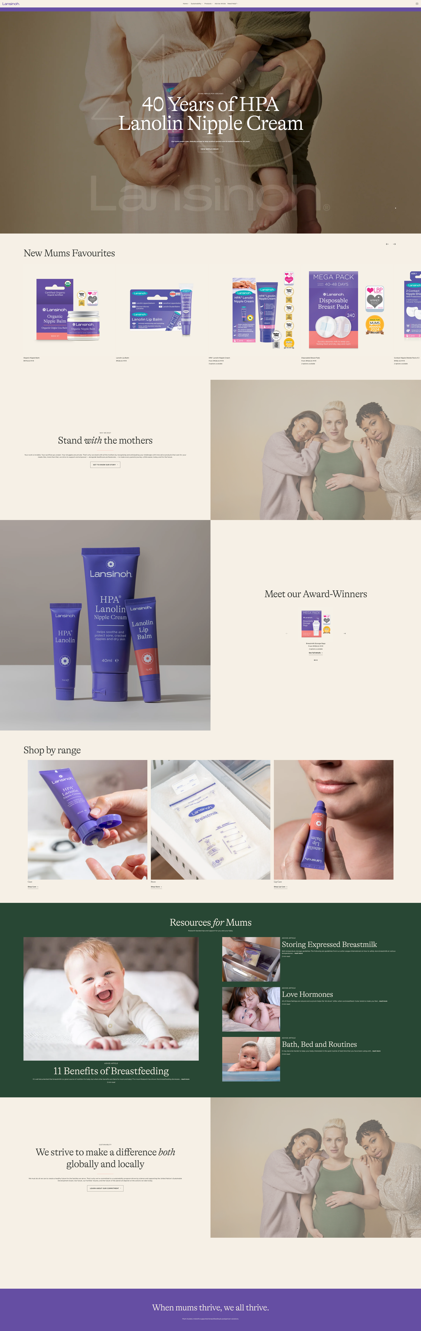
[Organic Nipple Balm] (69, 310)
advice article (111, 1063)
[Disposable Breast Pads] (347, 310)
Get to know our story (104, 465)
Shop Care (32, 887)
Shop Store (155, 887)
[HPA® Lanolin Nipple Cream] (255, 310)
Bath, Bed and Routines (319, 1044)
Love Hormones (307, 994)
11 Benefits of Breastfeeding (111, 1071)
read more (185, 1079)
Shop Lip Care (279, 887)
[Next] (345, 634)
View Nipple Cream (210, 149)
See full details (315, 653)
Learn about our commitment (104, 1188)
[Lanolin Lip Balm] (162, 310)
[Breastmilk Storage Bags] (315, 624)
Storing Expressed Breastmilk (329, 944)
